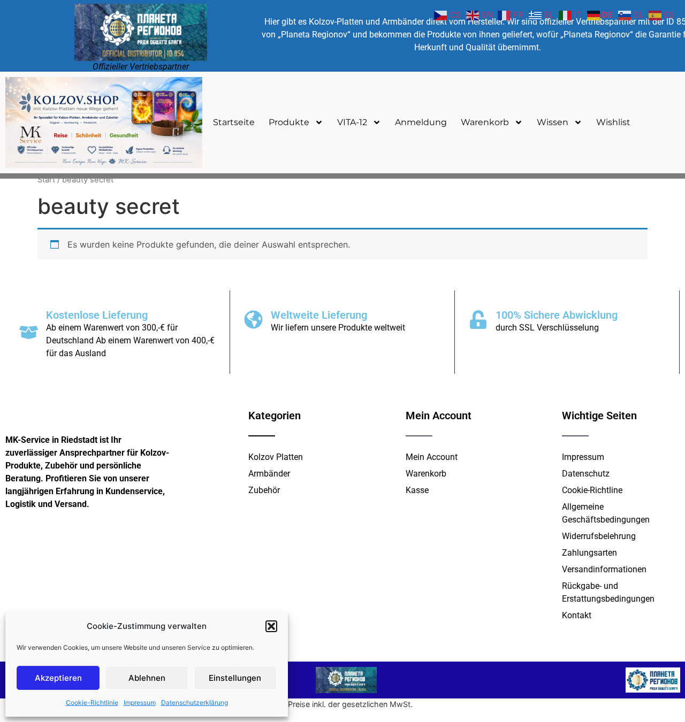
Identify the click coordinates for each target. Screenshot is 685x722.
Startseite (234, 122)
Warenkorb (485, 122)
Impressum (140, 702)
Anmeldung (421, 122)
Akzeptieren (58, 678)
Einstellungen (235, 678)
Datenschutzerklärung (194, 702)
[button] (271, 626)
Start (46, 180)
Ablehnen (146, 678)
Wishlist (613, 122)
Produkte (289, 122)
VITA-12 (352, 122)
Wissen (552, 122)
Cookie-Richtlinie (92, 702)
